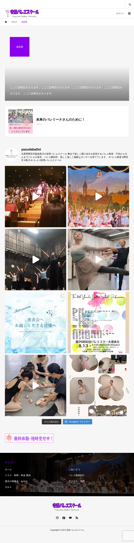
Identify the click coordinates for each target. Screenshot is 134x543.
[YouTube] (70, 517)
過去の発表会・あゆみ (16, 481)
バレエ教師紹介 (77, 475)
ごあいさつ (74, 469)
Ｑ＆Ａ (8, 487)
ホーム (8, 469)
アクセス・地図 (77, 481)
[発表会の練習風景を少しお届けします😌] (98, 259)
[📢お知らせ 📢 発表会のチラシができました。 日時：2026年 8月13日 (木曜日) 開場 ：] (98, 322)
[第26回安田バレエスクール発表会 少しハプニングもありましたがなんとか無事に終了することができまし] (98, 196)
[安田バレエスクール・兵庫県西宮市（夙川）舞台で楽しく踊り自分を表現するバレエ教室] (22, 13)
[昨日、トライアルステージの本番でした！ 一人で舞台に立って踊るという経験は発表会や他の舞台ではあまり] (98, 385)
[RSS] (76, 517)
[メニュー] (129, 13)
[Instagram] (57, 517)
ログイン (120, 13)
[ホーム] (6, 22)
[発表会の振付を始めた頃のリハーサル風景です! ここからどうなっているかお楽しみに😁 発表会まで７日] (35, 259)
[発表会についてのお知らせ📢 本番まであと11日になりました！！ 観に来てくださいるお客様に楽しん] (35, 322)
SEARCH (130, 4)
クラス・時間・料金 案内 (18, 475)
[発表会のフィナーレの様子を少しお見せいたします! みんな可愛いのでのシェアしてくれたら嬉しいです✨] (35, 196)
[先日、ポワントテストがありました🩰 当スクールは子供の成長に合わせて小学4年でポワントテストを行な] (35, 385)
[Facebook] (63, 517)
